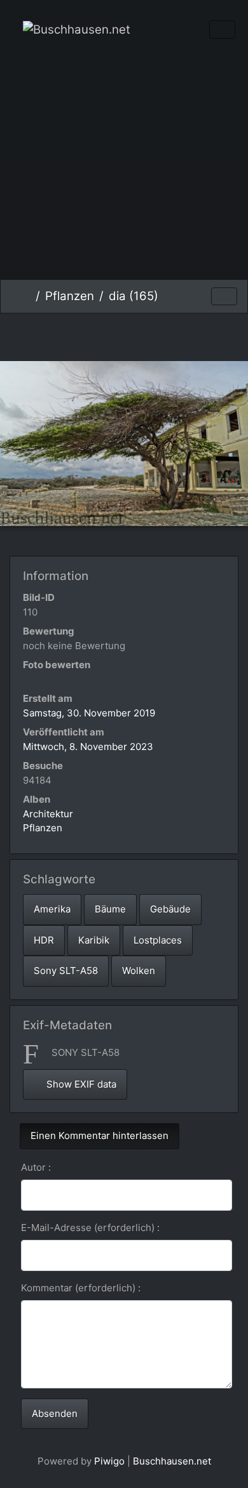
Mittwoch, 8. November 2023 (88, 747)
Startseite (26, 296)
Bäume (110, 909)
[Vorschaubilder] (124, 335)
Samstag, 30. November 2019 (89, 713)
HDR (44, 940)
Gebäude (170, 909)
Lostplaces (158, 940)
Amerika (52, 909)
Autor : (36, 1167)
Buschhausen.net (172, 1461)
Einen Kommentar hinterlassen (100, 1135)
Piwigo (109, 1461)
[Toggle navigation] (222, 29)
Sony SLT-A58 (66, 971)
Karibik (93, 940)
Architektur (48, 814)
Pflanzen (69, 296)
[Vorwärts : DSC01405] (167, 335)
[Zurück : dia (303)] (81, 335)
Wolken (138, 971)
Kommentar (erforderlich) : (81, 1288)
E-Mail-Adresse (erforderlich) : (90, 1227)
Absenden (55, 1413)
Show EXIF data (80, 1084)
